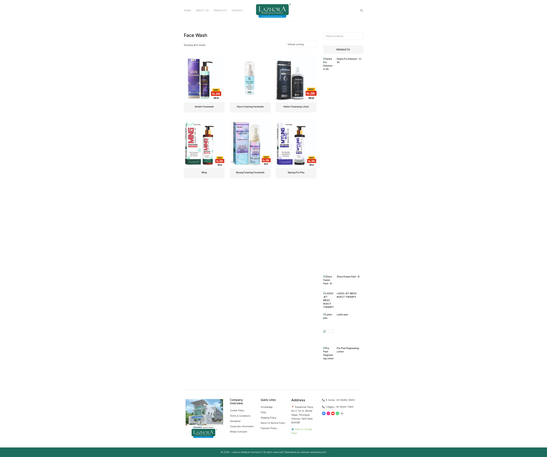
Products (220, 10)
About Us (202, 10)
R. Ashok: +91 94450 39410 (340, 400)
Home (187, 10)
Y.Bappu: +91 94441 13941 (340, 407)
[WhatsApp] (337, 413)
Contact (237, 10)
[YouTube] (333, 413)
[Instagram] (328, 413)
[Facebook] (323, 413)
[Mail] (342, 413)
